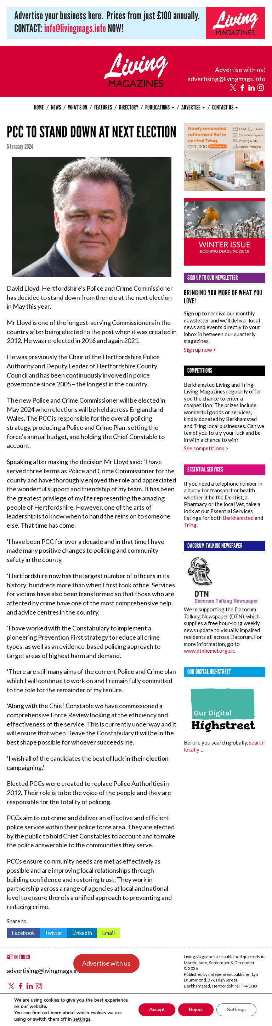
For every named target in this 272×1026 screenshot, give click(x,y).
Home (39, 107)
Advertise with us (106, 963)
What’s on (77, 107)
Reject (196, 1009)
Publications (158, 107)
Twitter (51, 932)
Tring (190, 525)
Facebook (21, 932)
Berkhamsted (238, 518)
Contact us (223, 107)
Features (103, 107)
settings (81, 1019)
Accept (157, 1009)
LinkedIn (79, 932)
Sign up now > (200, 349)
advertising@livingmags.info (226, 79)
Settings (236, 1009)
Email (106, 932)
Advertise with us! (240, 69)
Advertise (191, 107)
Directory (128, 107)
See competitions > (206, 448)
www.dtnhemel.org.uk (209, 650)
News (56, 107)
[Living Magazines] (136, 85)
